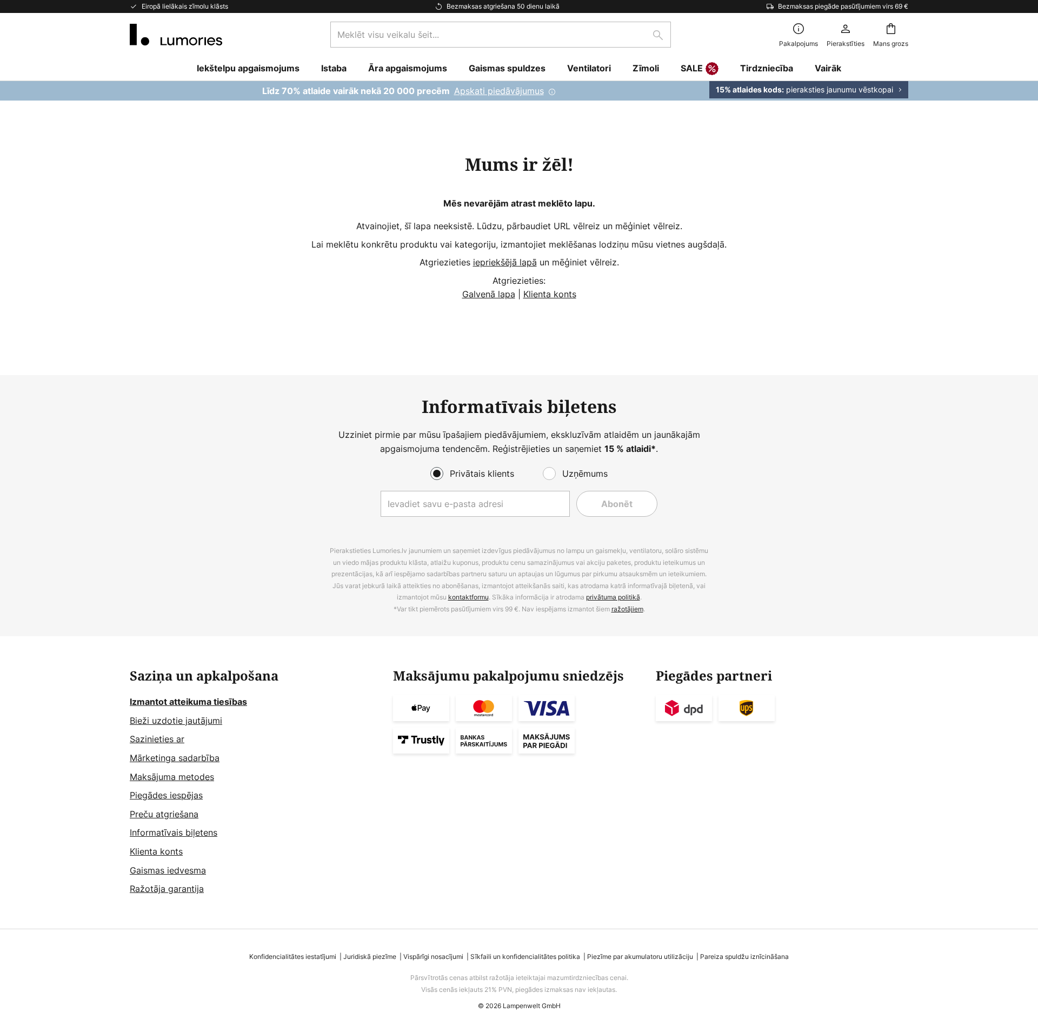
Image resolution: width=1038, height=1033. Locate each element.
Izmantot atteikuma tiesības (188, 701)
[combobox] (500, 34)
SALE (692, 68)
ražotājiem (627, 609)
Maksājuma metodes (172, 777)
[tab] (256, 782)
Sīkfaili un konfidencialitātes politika (525, 956)
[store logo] (176, 34)
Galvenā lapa (488, 294)
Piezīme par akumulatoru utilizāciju (640, 956)
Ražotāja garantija (167, 889)
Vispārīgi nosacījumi (433, 956)
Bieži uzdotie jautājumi (176, 721)
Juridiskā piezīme (369, 956)
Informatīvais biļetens (173, 832)
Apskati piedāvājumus (499, 91)
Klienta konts (549, 294)
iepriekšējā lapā (505, 262)
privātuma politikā (613, 597)
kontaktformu (468, 597)
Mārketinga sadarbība (174, 758)
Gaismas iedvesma (168, 870)
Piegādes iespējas (166, 795)
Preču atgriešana (164, 814)
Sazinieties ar (157, 739)
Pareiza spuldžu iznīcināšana (744, 956)
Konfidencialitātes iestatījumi (292, 956)
